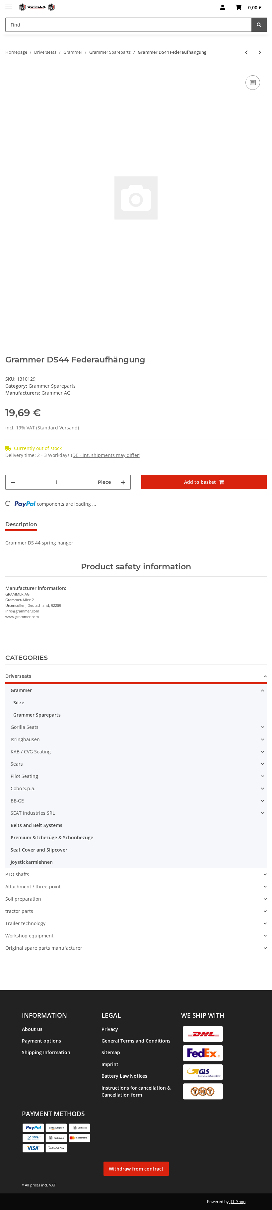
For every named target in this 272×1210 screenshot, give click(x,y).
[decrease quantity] (13, 482)
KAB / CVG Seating (31, 751)
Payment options (41, 1041)
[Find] (259, 25)
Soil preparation (23, 899)
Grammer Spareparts (52, 386)
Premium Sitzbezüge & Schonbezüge (52, 837)
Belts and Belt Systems (36, 825)
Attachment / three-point (33, 886)
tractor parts (19, 911)
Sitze (18, 702)
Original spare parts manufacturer (43, 948)
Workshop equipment (29, 935)
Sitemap (111, 1052)
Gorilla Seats (24, 727)
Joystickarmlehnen (32, 862)
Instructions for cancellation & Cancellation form (136, 1091)
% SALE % (16, 960)
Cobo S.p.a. (23, 788)
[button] (222, 7)
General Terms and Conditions (136, 1041)
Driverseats (18, 676)
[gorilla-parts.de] (36, 7)
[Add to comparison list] (252, 82)
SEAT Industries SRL (33, 813)
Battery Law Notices (124, 1076)
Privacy (110, 1029)
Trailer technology (25, 923)
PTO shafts (17, 874)
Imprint (110, 1064)
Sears (17, 764)
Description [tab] (21, 524)
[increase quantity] (123, 482)
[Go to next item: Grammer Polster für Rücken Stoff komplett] (260, 52)
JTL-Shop (237, 1201)
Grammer (21, 690)
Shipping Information (46, 1052)
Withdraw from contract (136, 1169)
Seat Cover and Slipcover (39, 850)
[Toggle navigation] (8, 4)
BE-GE (17, 800)
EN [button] (199, 7)
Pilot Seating (24, 776)
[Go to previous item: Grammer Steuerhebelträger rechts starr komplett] (246, 52)
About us (32, 1029)
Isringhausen (25, 739)
